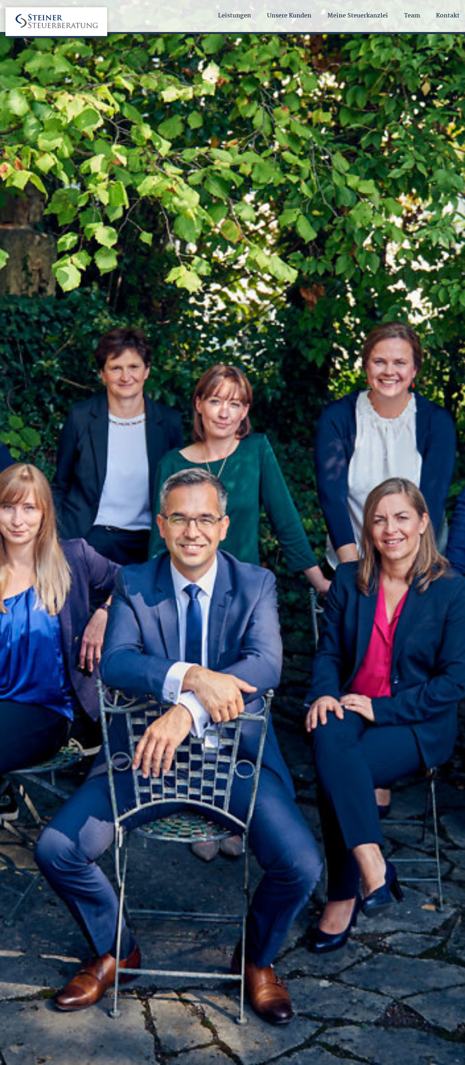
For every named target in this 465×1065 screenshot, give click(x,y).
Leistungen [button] (234, 16)
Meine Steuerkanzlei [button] (357, 16)
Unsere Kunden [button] (289, 16)
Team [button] (412, 16)
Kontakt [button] (448, 16)
